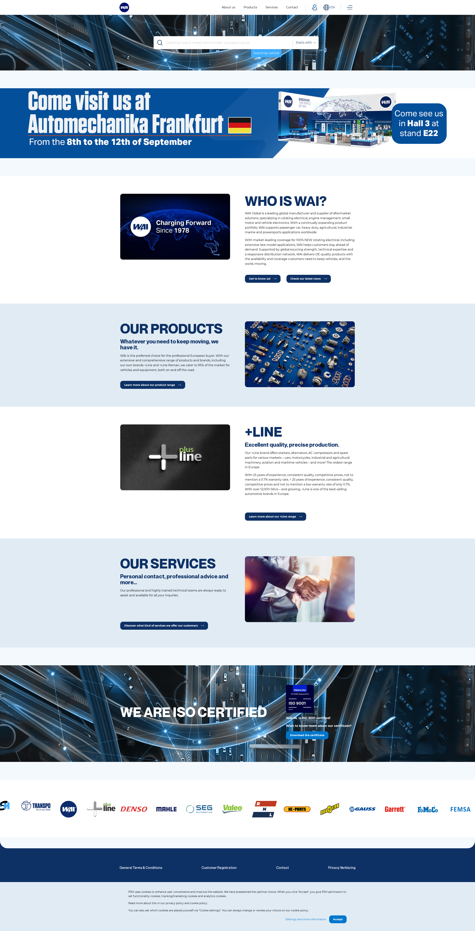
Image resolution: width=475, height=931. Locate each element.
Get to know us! (259, 278)
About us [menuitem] (228, 7)
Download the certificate (307, 735)
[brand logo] (25, 809)
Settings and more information (306, 919)
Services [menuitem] (272, 7)
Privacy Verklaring (342, 868)
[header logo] (124, 7)
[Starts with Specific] (305, 43)
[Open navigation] (350, 7)
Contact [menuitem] (292, 7)
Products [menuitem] (250, 7)
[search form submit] (160, 42)
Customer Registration (219, 868)
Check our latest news (305, 278)
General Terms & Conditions (140, 868)
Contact (282, 868)
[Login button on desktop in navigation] (314, 7)
